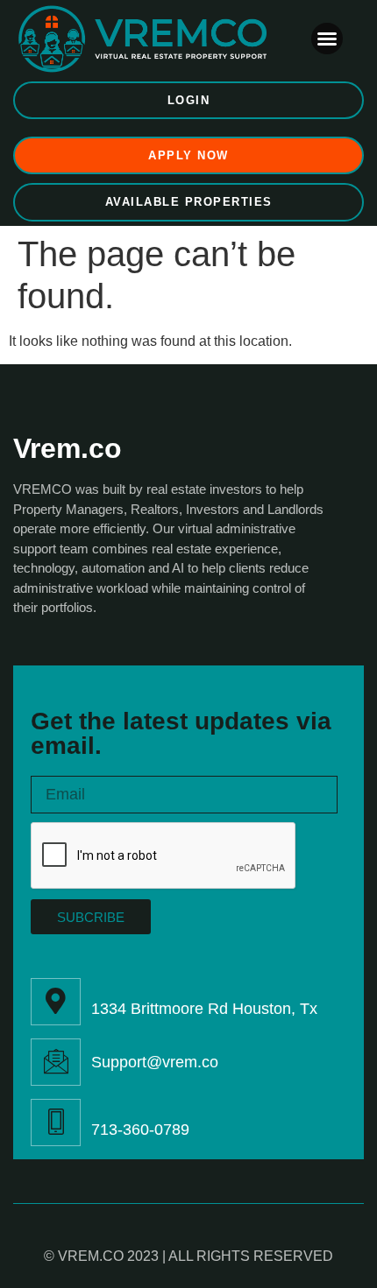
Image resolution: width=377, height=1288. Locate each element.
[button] (327, 38)
